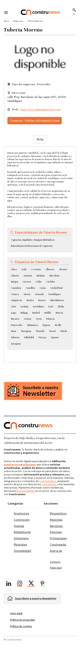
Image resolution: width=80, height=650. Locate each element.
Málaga (24, 312)
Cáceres (27, 281)
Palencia (50, 318)
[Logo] (40, 12)
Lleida (61, 306)
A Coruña (36, 269)
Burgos (14, 281)
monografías (49, 484)
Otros (39, 318)
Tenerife (40, 331)
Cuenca (15, 294)
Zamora (55, 337)
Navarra (15, 318)
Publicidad (56, 567)
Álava (14, 269)
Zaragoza (16, 343)
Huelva (30, 300)
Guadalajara (54, 294)
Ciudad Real (56, 288)
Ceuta (43, 288)
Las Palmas (38, 306)
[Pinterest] (42, 584)
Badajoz (41, 275)
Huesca (42, 300)
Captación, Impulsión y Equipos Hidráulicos (32, 239)
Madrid (36, 312)
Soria (13, 331)
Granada (39, 294)
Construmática (47, 481)
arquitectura (12, 464)
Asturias (27, 275)
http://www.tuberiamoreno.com (40, 109)
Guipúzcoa (16, 300)
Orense (27, 318)
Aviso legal (16, 613)
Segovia (46, 325)
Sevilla (58, 325)
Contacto (55, 562)
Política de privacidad (22, 619)
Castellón (30, 288)
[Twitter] (31, 584)
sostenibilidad (26, 491)
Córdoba (50, 281)
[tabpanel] (40, 250)
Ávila (23, 269)
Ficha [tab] (40, 139)
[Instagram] (19, 584)
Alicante (63, 269)
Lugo (13, 312)
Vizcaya (42, 337)
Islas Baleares (57, 300)
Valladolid (29, 337)
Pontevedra (17, 325)
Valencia (15, 337)
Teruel (52, 331)
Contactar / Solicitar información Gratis (34, 120)
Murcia (59, 312)
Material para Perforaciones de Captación (31, 246)
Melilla (47, 312)
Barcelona (54, 275)
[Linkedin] (8, 584)
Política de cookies (21, 626)
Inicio (6, 21)
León (50, 306)
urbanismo (29, 464)
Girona (26, 294)
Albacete (49, 269)
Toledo (63, 331)
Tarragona (26, 331)
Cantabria (16, 288)
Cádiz (39, 281)
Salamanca (32, 325)
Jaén (13, 306)
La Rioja (24, 306)
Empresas (18, 21)
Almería (15, 275)
